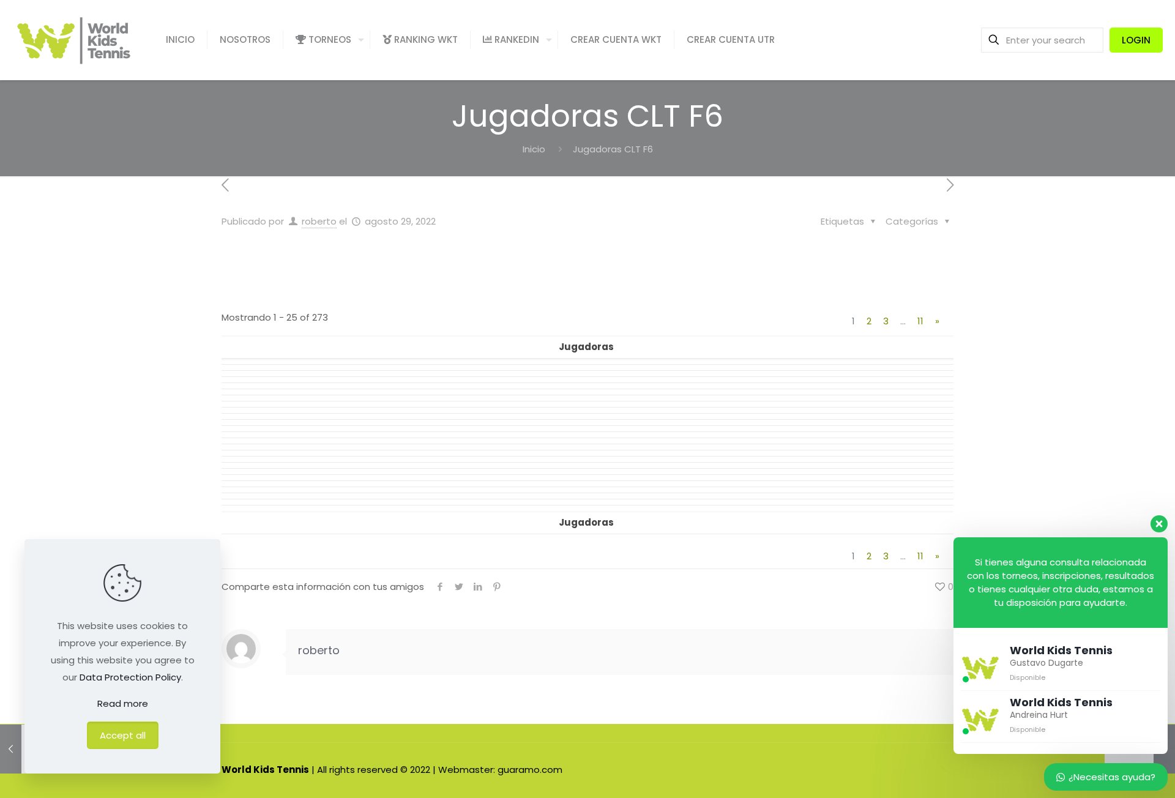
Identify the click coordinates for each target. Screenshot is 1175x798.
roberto (319, 221)
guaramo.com (530, 769)
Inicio (534, 149)
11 (920, 321)
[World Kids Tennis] (73, 40)
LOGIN (1136, 40)
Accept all (123, 735)
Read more (122, 703)
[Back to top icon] (940, 768)
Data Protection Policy (130, 677)
